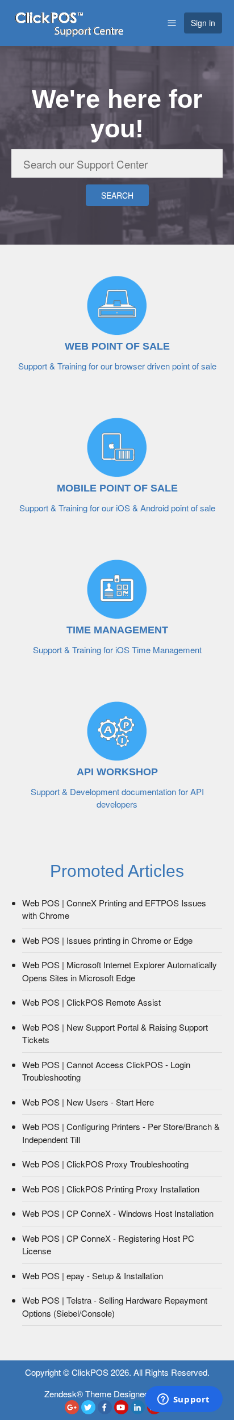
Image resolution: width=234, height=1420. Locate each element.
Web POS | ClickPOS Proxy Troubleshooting (105, 1164)
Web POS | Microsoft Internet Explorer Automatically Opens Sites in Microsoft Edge (119, 971)
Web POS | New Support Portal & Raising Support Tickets (115, 1033)
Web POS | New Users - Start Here (88, 1102)
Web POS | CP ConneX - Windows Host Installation (118, 1213)
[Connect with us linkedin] (138, 1407)
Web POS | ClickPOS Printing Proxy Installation (110, 1189)
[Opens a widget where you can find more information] (183, 1400)
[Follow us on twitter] (88, 1407)
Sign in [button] (203, 22)
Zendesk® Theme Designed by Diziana (117, 1394)
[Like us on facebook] (105, 1407)
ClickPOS (90, 1372)
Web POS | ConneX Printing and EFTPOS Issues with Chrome (114, 909)
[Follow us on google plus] (72, 1407)
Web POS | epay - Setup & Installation (92, 1276)
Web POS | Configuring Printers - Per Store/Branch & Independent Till (121, 1132)
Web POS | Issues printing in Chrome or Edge (107, 940)
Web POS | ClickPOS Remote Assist (91, 1002)
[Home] (69, 21)
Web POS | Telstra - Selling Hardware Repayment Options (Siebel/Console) (114, 1306)
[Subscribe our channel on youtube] (121, 1407)
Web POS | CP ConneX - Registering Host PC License (108, 1244)
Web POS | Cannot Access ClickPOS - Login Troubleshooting (106, 1070)
